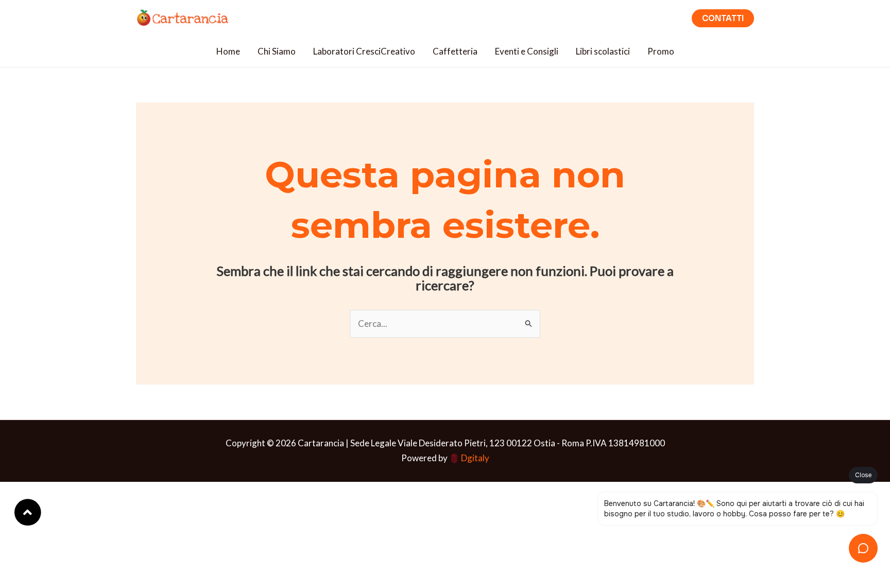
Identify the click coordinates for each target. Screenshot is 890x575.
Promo (660, 51)
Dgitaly (475, 457)
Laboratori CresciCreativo (364, 51)
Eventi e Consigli (526, 51)
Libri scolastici (603, 51)
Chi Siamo (277, 51)
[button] (723, 18)
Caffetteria (455, 51)
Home (228, 51)
